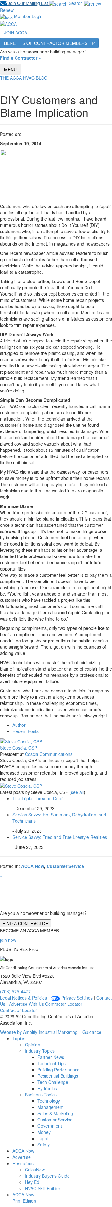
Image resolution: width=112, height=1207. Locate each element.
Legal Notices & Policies (23, 998)
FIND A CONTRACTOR (25, 923)
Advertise (21, 1157)
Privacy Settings (76, 998)
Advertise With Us (26, 1004)
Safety (43, 1144)
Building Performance (58, 1069)
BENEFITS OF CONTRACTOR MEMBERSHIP (49, 43)
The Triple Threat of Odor (37, 798)
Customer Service (65, 866)
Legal (42, 1138)
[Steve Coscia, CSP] (21, 740)
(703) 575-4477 (15, 991)
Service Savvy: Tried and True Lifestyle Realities (59, 837)
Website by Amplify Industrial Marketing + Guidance (50, 1032)
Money (44, 1132)
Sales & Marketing (55, 1113)
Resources (23, 1163)
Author (19, 725)
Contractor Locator (63, 1004)
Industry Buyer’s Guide (47, 1176)
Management (50, 1107)
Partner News (50, 1057)
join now (8, 940)
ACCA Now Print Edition (24, 1197)
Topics (18, 1038)
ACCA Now (32, 866)
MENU (10, 69)
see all (77, 792)
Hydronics (47, 1088)
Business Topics (41, 1094)
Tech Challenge (52, 1082)
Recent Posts (25, 731)
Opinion (32, 1044)
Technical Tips (51, 1063)
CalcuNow (35, 1169)
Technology (48, 1101)
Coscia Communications (48, 754)
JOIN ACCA (15, 32)
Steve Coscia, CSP (18, 748)
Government (49, 1126)
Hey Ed (32, 1182)
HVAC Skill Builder (42, 1188)
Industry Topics (40, 1051)
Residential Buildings (57, 1076)
